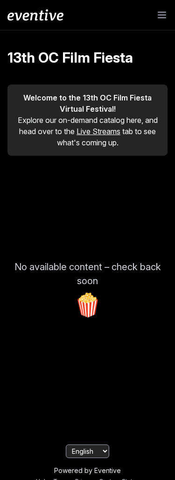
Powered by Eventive (87, 470)
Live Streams (98, 131)
